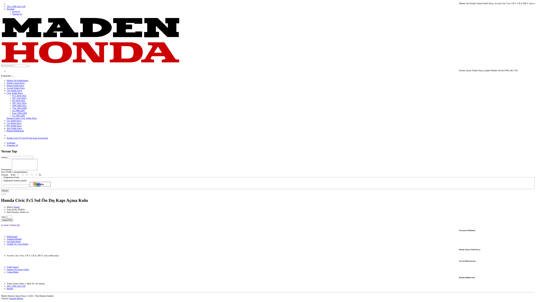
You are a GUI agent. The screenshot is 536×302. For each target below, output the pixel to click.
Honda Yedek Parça (15, 85)
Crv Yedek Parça (14, 121)
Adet (3, 217)
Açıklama (11, 143)
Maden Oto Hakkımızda (17, 80)
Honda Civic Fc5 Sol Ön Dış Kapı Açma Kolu (27, 138)
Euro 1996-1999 (19, 113)
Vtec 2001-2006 (19, 108)
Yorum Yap (15, 225)
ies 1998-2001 (18, 111)
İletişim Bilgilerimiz (15, 131)
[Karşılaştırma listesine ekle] (5, 194)
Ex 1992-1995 (18, 116)
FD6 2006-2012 (19, 105)
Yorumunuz (6, 169)
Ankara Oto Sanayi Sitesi (18, 269)
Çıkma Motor (13, 272)
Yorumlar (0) (12, 145)
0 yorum (5, 225)
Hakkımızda (12, 236)
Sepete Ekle (7, 220)
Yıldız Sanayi (13, 267)
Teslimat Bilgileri (14, 239)
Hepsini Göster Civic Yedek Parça (22, 118)
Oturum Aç (17, 14)
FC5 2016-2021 (19, 95)
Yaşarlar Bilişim (16, 298)
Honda (17, 207)
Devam (5, 191)
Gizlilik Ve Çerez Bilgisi (17, 244)
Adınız (4, 157)
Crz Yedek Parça (14, 123)
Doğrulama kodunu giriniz (15, 180)
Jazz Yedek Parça (14, 128)
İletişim (10, 288)
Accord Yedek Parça (16, 88)
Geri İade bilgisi (14, 241)
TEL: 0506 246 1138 (16, 6)
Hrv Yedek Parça (14, 126)
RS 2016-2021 (18, 100)
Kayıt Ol (16, 11)
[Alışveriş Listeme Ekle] (2, 194)
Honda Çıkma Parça (16, 83)
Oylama (4, 175)
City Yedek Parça (14, 90)
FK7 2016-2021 (19, 98)
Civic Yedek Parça (15, 93)
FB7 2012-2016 (19, 103)
